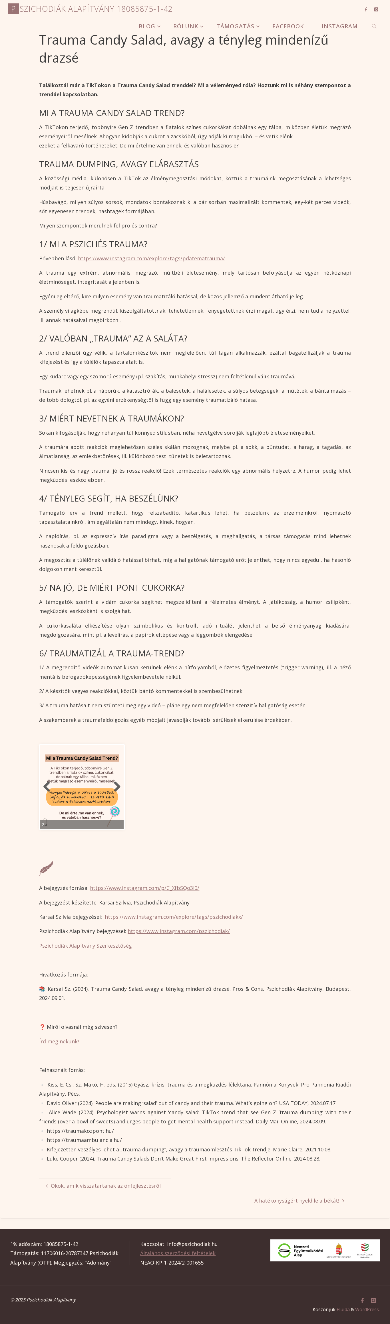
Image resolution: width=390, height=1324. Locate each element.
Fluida (343, 1309)
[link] (374, 26)
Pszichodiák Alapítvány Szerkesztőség (85, 945)
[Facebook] (366, 9)
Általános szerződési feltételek (178, 1253)
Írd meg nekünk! (59, 1041)
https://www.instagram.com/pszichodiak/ (179, 931)
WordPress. (367, 1309)
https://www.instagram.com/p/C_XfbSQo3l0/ (144, 887)
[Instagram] (376, 9)
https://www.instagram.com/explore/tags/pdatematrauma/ (151, 258)
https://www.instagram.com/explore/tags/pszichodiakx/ (174, 916)
